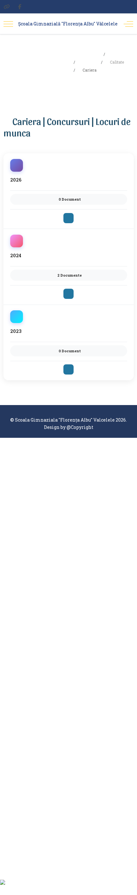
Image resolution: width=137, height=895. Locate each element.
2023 (15, 331)
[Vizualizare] (68, 218)
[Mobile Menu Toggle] (8, 24)
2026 (15, 180)
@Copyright (80, 427)
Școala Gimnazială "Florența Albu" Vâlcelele (68, 24)
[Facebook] (20, 6)
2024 (15, 255)
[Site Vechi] (7, 6)
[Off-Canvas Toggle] (128, 24)
